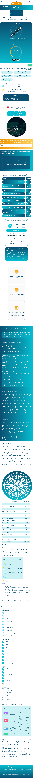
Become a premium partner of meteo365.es (12, 774)
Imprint (28, 774)
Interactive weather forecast (9, 769)
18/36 (18, 59)
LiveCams (20, 769)
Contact (23, 774)
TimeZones (28, 769)
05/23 (14, 59)
